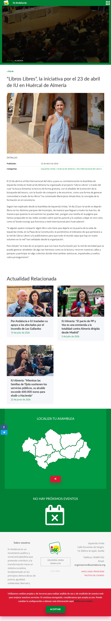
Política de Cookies (83, 601)
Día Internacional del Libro (88, 169)
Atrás (11, 71)
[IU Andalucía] (6, 3)
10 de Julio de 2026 (20, 332)
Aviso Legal (87, 571)
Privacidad (98, 571)
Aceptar (55, 609)
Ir (56, 479)
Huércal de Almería (66, 169)
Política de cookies (94, 575)
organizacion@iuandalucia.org (89, 564)
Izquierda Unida (48, 169)
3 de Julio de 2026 (70, 336)
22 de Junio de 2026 (21, 399)
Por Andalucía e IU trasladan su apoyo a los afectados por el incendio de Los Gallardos (29, 325)
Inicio (10, 60)
